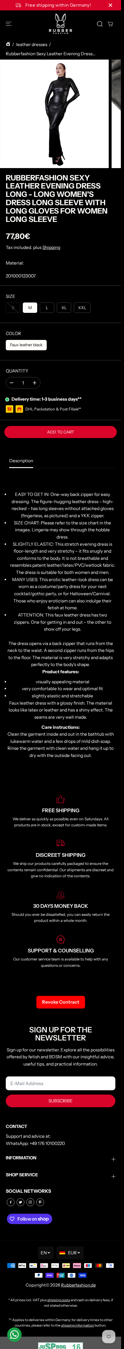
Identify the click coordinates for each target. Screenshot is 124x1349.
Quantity (17, 371)
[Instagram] (30, 1202)
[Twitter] (20, 1202)
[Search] (100, 24)
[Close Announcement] (110, 5)
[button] (9, 24)
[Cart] (110, 24)
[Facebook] (11, 1202)
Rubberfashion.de (78, 1285)
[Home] (8, 44)
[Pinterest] (40, 1202)
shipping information (77, 1325)
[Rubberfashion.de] (60, 24)
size (10, 296)
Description (21, 460)
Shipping (51, 247)
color (13, 333)
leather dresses (31, 44)
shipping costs (58, 1300)
